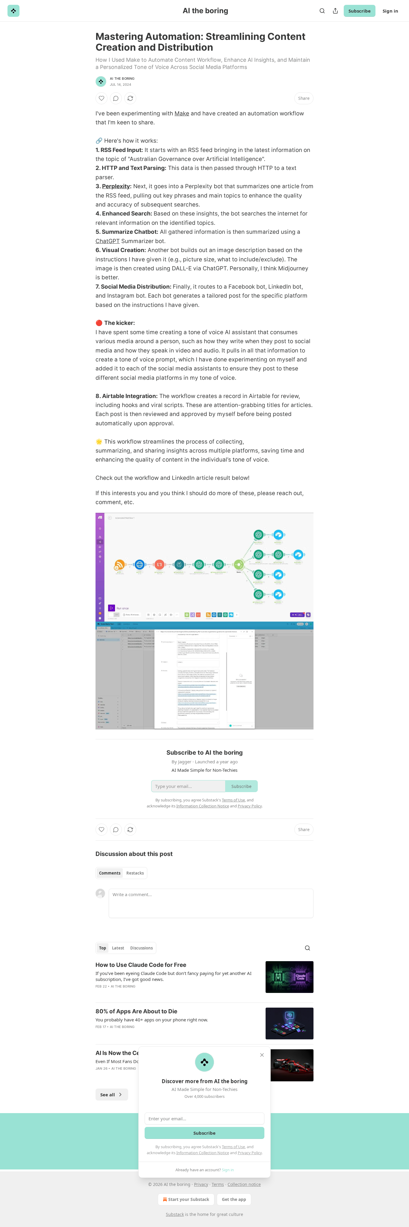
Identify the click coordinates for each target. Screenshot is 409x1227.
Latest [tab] (118, 948)
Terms (218, 1184)
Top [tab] (102, 948)
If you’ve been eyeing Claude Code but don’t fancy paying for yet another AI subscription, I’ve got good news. (174, 976)
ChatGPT (108, 241)
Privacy (201, 1184)
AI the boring (122, 78)
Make (182, 113)
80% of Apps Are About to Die (136, 1011)
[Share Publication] (335, 11)
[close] (262, 1055)
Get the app (234, 1199)
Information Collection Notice (202, 1152)
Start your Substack (188, 1199)
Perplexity (116, 186)
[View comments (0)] (116, 98)
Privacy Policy (250, 1152)
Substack (175, 1214)
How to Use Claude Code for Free (141, 964)
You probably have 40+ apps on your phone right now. (152, 1020)
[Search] (322, 11)
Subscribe (360, 11)
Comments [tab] (109, 873)
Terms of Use (233, 1146)
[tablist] (121, 873)
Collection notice (244, 1184)
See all (107, 1095)
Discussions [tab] (141, 948)
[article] (204, 979)
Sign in (390, 11)
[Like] (101, 98)
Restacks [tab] (135, 873)
